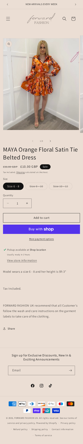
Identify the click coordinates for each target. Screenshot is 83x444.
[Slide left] (32, 141)
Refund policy (20, 429)
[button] (8, 18)
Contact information (63, 429)
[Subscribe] (70, 370)
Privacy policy (68, 423)
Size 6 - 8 (13, 186)
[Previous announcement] (7, 4)
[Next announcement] (75, 4)
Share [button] (11, 328)
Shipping (20, 172)
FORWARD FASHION (24, 418)
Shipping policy (39, 429)
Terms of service (43, 435)
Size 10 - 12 (62, 187)
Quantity (8, 195)
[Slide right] (50, 141)
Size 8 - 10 (38, 187)
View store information (22, 260)
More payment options (41, 238)
